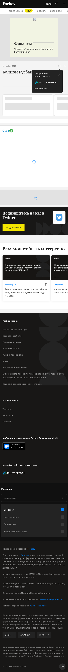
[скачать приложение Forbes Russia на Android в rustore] (14, 446)
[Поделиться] (64, 66)
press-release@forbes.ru (50, 599)
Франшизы (55, 10)
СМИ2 (8, 635)
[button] (64, 3)
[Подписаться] (63, 498)
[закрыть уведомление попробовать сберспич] (59, 74)
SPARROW (25, 635)
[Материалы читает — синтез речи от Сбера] (59, 66)
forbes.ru (31, 548)
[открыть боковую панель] (56, 3)
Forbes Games (19, 10)
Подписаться (13, 227)
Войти (49, 3)
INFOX (42, 635)
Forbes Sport (10, 284)
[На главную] (9, 3)
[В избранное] (46, 284)
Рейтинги (41, 10)
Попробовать (41, 88)
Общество (58, 284)
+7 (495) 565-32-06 (38, 605)
